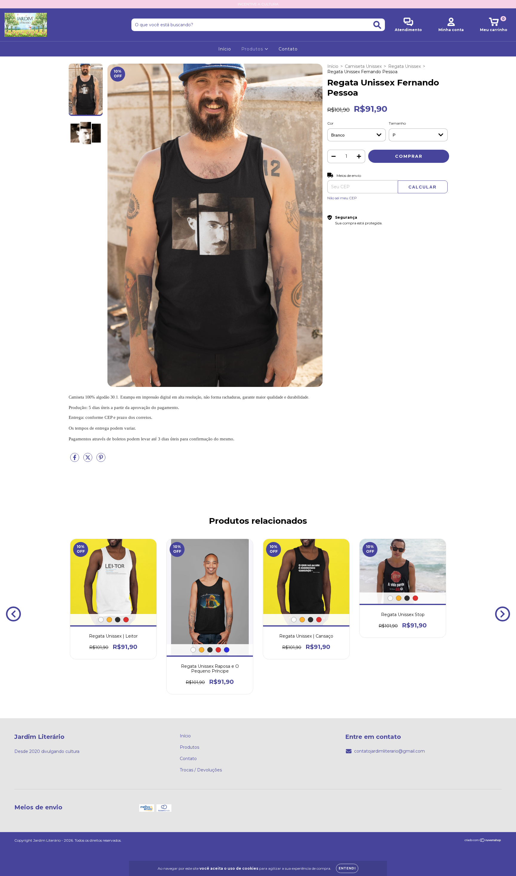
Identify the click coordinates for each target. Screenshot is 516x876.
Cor (330, 123)
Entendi (347, 868)
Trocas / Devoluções (201, 770)
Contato (288, 49)
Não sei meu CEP (342, 198)
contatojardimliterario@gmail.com (389, 751)
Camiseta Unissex (363, 66)
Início (224, 49)
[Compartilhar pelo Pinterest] (100, 459)
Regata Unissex (404, 66)
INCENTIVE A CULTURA (258, 4)
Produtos (253, 49)
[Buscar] (377, 25)
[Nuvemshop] (483, 840)
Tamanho (397, 123)
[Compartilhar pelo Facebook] (75, 459)
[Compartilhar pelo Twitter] (88, 459)
